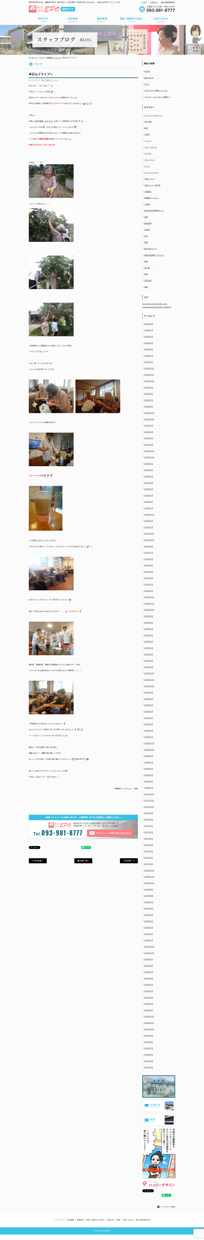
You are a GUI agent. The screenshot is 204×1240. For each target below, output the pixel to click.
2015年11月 (149, 953)
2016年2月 (148, 934)
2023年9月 (148, 464)
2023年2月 (148, 502)
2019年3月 (148, 724)
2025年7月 (148, 400)
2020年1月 (148, 667)
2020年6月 (148, 635)
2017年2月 (148, 858)
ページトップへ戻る (166, 1207)
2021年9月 (148, 546)
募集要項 (102, 20)
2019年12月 (149, 673)
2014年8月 (148, 1042)
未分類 (147, 230)
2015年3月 (148, 998)
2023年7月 (148, 476)
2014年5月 (148, 1061)
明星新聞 (147, 223)
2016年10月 (149, 883)
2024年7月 (148, 426)
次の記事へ (129, 860)
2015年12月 (149, 947)
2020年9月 (148, 616)
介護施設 (147, 192)
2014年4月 (148, 1067)
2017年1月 (148, 864)
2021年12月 (149, 534)
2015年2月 (148, 1004)
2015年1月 (148, 1010)
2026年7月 (148, 330)
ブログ (144, 2)
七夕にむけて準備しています (156, 91)
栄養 (146, 242)
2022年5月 (148, 521)
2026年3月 (148, 349)
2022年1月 (148, 527)
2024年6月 (148, 432)
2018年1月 (148, 788)
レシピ (147, 166)
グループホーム (150, 147)
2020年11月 (149, 604)
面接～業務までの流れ (131, 20)
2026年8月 (148, 324)
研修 (146, 261)
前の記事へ (38, 860)
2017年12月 (149, 794)
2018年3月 (148, 775)
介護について (149, 179)
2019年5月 (148, 718)
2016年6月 (148, 908)
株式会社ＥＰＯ (150, 249)
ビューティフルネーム (153, 115)
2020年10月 (149, 610)
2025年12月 (149, 368)
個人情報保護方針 (168, 2)
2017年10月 (149, 807)
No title (147, 71)
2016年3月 (148, 928)
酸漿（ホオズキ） (47, 121)
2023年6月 (148, 483)
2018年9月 (148, 756)
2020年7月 (148, 629)
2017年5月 (148, 839)
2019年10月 (149, 686)
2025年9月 (148, 388)
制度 (146, 128)
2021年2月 (148, 584)
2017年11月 (149, 800)
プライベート (149, 160)
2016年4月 (148, 921)
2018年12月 (149, 743)
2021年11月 (149, 540)
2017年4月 (148, 845)
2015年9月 (148, 959)
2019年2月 (148, 731)
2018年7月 (148, 762)
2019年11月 (149, 680)
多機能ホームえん (53, 58)
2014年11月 (149, 1023)
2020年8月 (148, 623)
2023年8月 (148, 470)
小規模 (147, 204)
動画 (118, 1220)
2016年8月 (148, 896)
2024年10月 (149, 419)
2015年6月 (148, 978)
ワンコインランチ (151, 173)
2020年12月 (149, 597)
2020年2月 (148, 661)
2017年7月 (148, 826)
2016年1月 (148, 940)
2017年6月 (148, 832)
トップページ (43, 20)
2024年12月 (149, 413)
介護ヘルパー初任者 (152, 185)
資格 (146, 287)
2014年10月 (149, 1029)
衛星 (146, 274)
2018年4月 (148, 769)
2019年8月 (148, 699)
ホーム (34, 58)
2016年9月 (148, 890)
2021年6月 (148, 559)
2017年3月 (148, 851)
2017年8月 (148, 820)
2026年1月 (148, 362)
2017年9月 (148, 813)
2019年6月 (148, 712)
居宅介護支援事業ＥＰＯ (154, 211)
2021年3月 (148, 578)
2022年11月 (149, 515)
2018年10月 (149, 750)
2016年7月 (148, 902)
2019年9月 (148, 692)
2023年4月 (148, 496)
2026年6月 (148, 337)
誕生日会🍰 (149, 78)
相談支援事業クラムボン (154, 255)
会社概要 (72, 20)
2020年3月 (148, 654)
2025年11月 (149, 375)
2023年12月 (149, 451)
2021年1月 (148, 591)
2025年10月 (149, 381)
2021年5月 (148, 565)
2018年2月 (148, 781)
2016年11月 (149, 877)
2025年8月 (148, 394)
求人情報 (147, 122)
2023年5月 (148, 489)
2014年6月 (148, 1055)
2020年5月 (148, 642)
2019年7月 (148, 705)
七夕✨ (147, 84)
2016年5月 (148, 915)
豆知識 (147, 134)
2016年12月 (149, 870)
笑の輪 (147, 268)
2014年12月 (149, 1016)
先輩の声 (110, 1220)
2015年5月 (148, 985)
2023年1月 (148, 508)
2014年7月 (148, 1048)
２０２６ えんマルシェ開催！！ (157, 97)
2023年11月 (149, 457)
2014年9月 (148, 1036)
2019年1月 (148, 737)
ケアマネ (147, 153)
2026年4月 (148, 343)
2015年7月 (148, 972)
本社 (146, 236)
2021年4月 (148, 572)
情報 (146, 217)
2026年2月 (148, 356)
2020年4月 (148, 648)
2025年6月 (148, 406)
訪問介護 (147, 281)
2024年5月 (148, 438)
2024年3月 (148, 445)
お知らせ (154, 2)
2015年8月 (148, 966)
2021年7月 (148, 553)
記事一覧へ (83, 860)
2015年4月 (148, 991)
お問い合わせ (160, 20)
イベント (147, 141)
